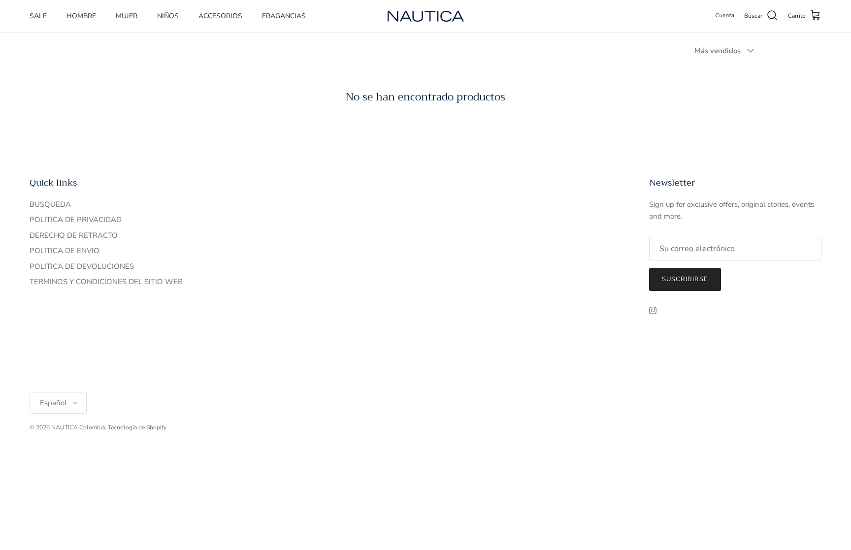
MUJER (126, 16)
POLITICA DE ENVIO (64, 251)
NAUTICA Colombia (78, 427)
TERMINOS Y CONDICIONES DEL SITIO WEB (106, 282)
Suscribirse (685, 279)
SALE (38, 16)
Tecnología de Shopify (137, 427)
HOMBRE (81, 16)
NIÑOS (168, 16)
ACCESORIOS (220, 16)
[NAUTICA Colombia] (426, 16)
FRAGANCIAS (284, 16)
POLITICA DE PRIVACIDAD (76, 220)
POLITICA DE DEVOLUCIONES (82, 266)
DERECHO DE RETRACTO (74, 235)
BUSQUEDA (50, 204)
